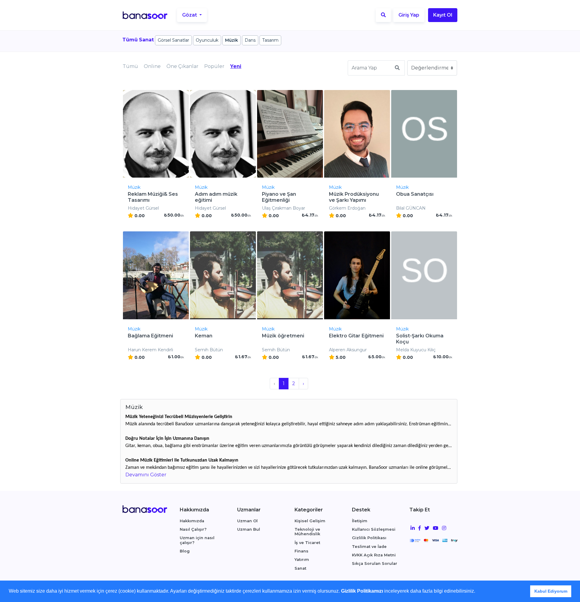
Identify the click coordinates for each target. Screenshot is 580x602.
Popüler (214, 66)
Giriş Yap (408, 15)
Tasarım (270, 40)
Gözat (190, 15)
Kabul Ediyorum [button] (550, 591)
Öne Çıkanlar (182, 66)
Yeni (235, 66)
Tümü (130, 66)
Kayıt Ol (442, 15)
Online (152, 66)
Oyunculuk (207, 40)
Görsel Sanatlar (173, 40)
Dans (250, 40)
